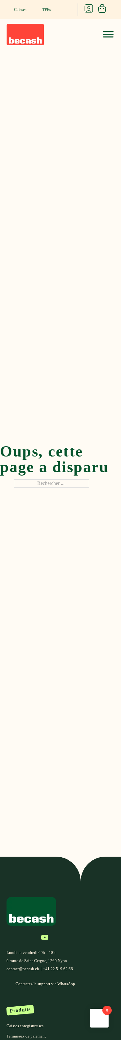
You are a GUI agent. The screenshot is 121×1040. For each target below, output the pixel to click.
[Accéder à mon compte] (89, 9)
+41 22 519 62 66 (58, 968)
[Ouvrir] (108, 34)
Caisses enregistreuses (25, 1025)
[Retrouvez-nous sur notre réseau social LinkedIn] (9, 937)
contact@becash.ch (23, 968)
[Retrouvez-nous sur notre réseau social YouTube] (44, 937)
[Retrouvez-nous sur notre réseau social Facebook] (21, 937)
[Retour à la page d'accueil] (31, 910)
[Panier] (102, 11)
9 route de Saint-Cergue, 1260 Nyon (37, 960)
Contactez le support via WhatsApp (45, 983)
